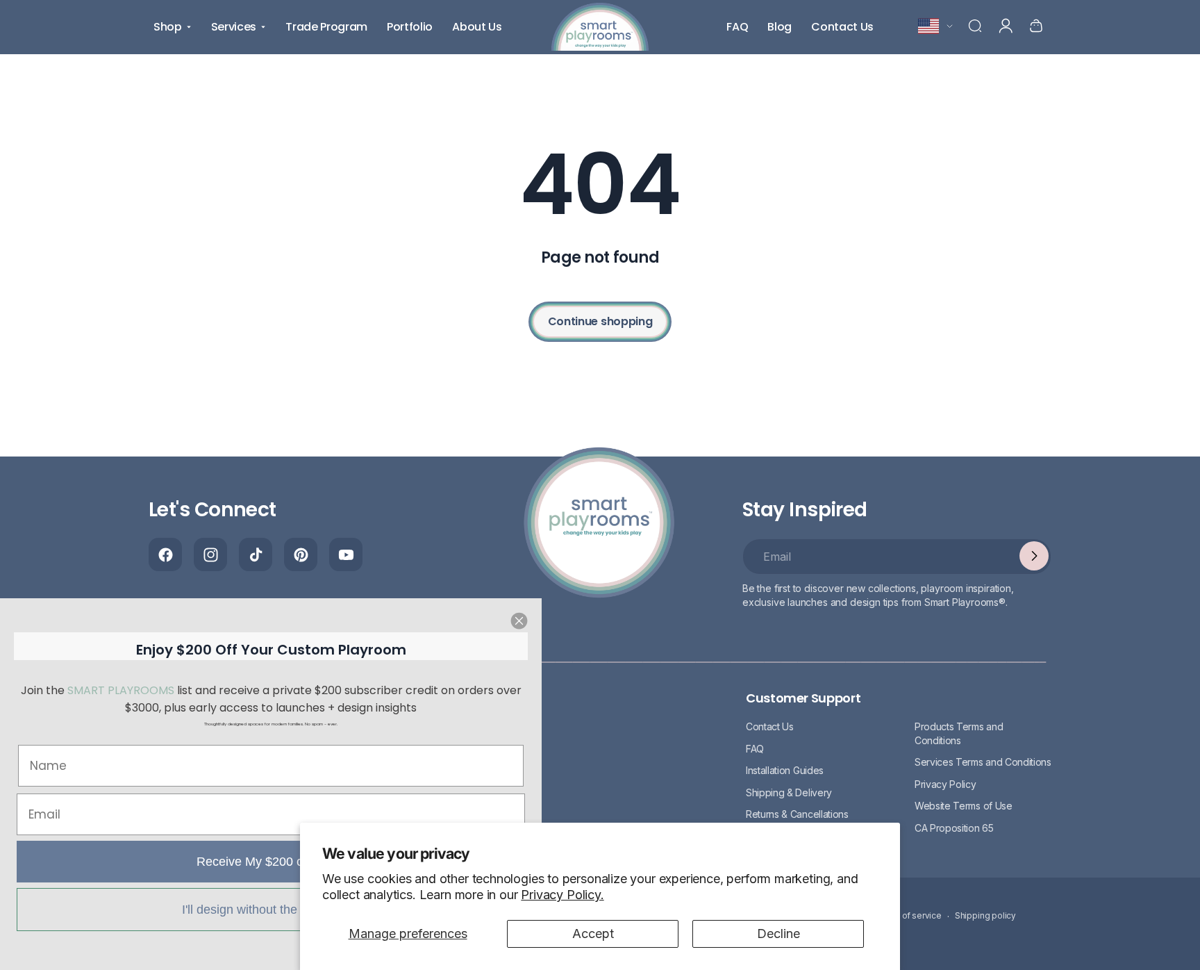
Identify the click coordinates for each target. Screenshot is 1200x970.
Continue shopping (600, 321)
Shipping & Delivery (789, 792)
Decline (778, 933)
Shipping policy (985, 916)
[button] (975, 25)
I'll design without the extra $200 (271, 909)
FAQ (755, 748)
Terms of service (908, 916)
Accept (593, 933)
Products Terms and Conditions (959, 733)
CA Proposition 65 (954, 827)
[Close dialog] (519, 621)
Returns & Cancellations (797, 814)
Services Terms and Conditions (983, 762)
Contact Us (770, 726)
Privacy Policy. (562, 894)
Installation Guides (785, 770)
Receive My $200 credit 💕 (271, 862)
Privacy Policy (945, 783)
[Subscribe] (1034, 556)
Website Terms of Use (963, 806)
